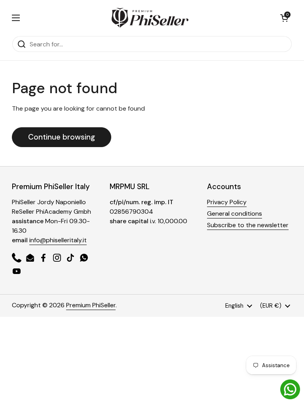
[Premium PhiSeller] (150, 18)
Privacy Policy (227, 202)
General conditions (234, 213)
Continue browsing (61, 137)
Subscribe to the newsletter (248, 225)
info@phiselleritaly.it (58, 240)
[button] (284, 18)
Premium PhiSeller (91, 305)
